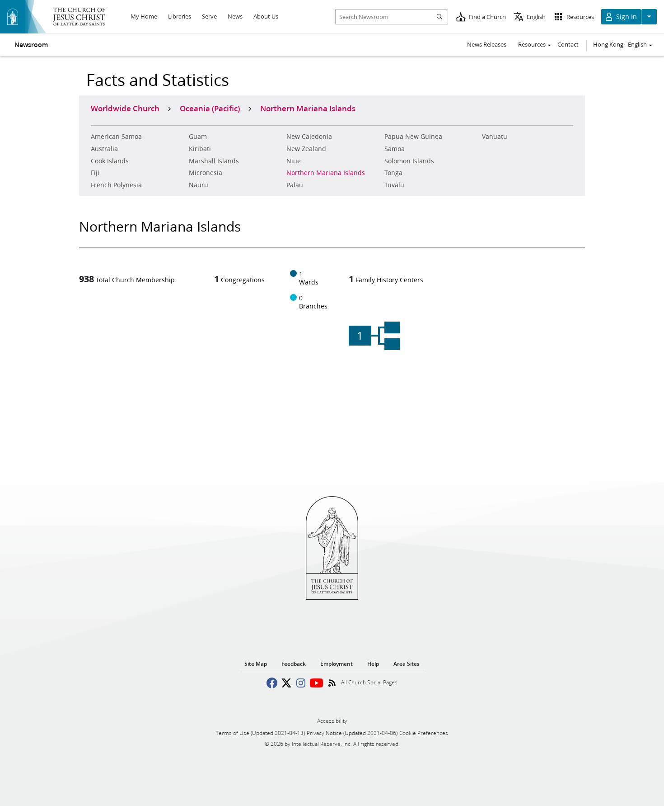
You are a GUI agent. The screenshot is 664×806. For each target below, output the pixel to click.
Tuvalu (394, 185)
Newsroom (31, 45)
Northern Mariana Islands (325, 172)
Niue (293, 161)
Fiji (95, 172)
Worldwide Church (125, 108)
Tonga (393, 172)
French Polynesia (116, 185)
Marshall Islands (214, 161)
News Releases (486, 44)
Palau (294, 185)
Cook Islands (110, 161)
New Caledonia (309, 136)
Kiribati (200, 148)
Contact (568, 44)
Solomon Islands (409, 161)
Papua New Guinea (413, 136)
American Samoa (116, 136)
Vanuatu (494, 136)
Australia (104, 148)
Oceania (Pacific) (210, 108)
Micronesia (205, 172)
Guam (198, 136)
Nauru (198, 185)
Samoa (394, 148)
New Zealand (306, 148)
